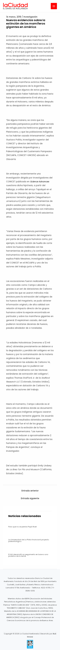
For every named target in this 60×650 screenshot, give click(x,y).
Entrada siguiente (30, 498)
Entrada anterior (30, 490)
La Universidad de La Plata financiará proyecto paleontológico (28, 541)
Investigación (30, 16)
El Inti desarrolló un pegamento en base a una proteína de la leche (28, 555)
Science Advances (39, 181)
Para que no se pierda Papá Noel (22, 527)
